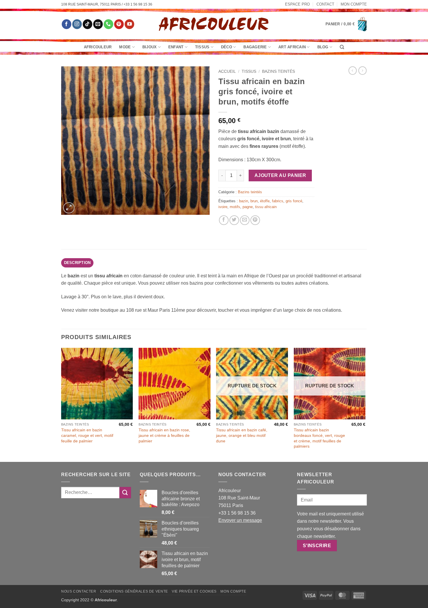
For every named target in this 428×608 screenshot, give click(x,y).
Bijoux (149, 47)
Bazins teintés (278, 71)
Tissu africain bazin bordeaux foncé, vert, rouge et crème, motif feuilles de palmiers (319, 438)
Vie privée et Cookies (194, 591)
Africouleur (98, 47)
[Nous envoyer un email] (98, 24)
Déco (226, 47)
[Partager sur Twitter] (234, 220)
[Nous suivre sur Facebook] (66, 24)
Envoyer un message (240, 520)
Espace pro (297, 4)
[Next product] (353, 70)
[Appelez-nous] (108, 24)
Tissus (202, 47)
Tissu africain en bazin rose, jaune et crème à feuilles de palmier (164, 435)
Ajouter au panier (280, 175)
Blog (322, 47)
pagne (248, 207)
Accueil (227, 71)
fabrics (277, 201)
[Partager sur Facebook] (224, 220)
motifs (235, 207)
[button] (346, 24)
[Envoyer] (125, 492)
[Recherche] (342, 47)
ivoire (222, 207)
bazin (243, 201)
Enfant (176, 47)
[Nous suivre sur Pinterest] (119, 24)
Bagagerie (255, 47)
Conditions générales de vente (134, 591)
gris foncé (294, 201)
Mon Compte (354, 4)
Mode (125, 47)
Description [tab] (77, 262)
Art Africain (292, 47)
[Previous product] (362, 70)
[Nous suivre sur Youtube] (129, 24)
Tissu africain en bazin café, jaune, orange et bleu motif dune (241, 435)
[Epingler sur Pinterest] (255, 220)
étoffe (265, 201)
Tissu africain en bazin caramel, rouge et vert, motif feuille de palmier (87, 435)
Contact (325, 4)
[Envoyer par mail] (245, 220)
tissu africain (266, 207)
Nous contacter (78, 591)
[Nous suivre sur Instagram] (77, 24)
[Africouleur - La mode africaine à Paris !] (214, 24)
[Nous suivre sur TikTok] (87, 24)
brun (254, 201)
